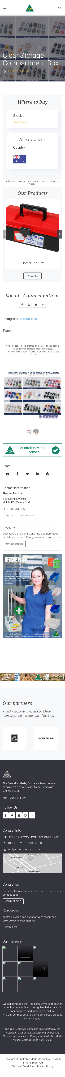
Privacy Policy (45, 1066)
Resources (11, 927)
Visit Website (20, 122)
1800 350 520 (15, 843)
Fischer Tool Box (32, 263)
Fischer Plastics (18, 71)
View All (32, 275)
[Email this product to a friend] (7, 474)
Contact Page (13, 901)
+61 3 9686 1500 (33, 843)
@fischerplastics (28, 318)
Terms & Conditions (23, 1066)
